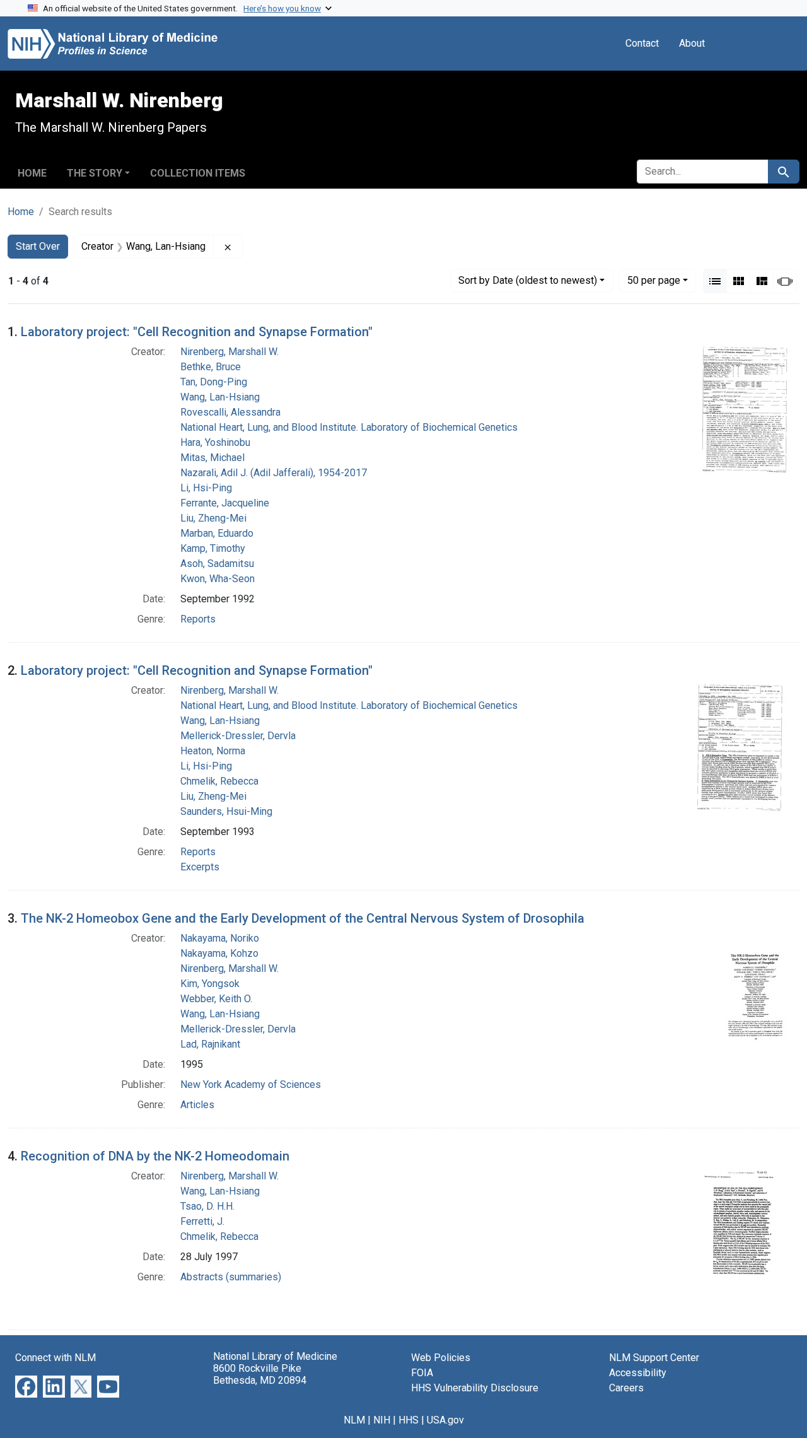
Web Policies (440, 1358)
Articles (197, 1105)
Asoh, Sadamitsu (217, 564)
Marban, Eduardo (216, 533)
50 (653, 280)
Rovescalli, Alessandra (230, 412)
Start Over (38, 246)
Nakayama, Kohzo (219, 953)
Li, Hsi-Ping (206, 488)
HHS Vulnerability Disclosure (474, 1388)
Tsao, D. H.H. (207, 1206)
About (692, 43)
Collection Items (197, 173)
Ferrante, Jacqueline (224, 503)
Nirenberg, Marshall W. (229, 352)
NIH (381, 1420)
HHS (408, 1420)
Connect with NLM (55, 1358)
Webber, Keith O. (216, 999)
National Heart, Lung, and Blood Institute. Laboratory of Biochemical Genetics (349, 427)
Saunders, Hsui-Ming (226, 811)
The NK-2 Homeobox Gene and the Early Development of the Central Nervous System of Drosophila (302, 918)
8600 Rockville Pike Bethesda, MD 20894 (259, 1374)
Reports (198, 619)
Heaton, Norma (212, 751)
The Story (94, 173)
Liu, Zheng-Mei (213, 518)
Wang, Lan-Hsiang (220, 397)
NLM (354, 1420)
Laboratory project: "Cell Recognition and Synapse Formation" (197, 331)
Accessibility (637, 1373)
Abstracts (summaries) (230, 1277)
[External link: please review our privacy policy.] (26, 1386)
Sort (527, 280)
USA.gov (445, 1420)
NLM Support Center (654, 1358)
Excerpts (199, 867)
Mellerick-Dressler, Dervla (238, 736)
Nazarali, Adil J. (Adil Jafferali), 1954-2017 (273, 473)
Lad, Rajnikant (210, 1044)
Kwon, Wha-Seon (217, 579)
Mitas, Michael (212, 458)
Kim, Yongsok (210, 984)
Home (32, 173)
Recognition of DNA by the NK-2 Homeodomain (155, 1156)
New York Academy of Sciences (250, 1084)
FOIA (422, 1373)
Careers (626, 1388)
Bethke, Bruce (210, 367)
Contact (642, 43)
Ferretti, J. (202, 1221)
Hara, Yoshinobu (215, 442)
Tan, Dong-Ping (213, 382)
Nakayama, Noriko (219, 938)
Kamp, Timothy (212, 548)
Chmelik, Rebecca (219, 781)
